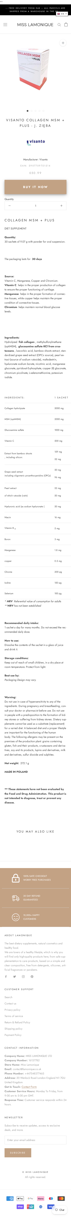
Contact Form (29, 1087)
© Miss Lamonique (35, 1172)
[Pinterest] (32, 976)
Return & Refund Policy (17, 1022)
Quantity (9, 199)
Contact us (10, 1003)
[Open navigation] (5, 24)
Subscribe (18, 1152)
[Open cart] (66, 24)
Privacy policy (12, 1010)
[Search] (59, 24)
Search (8, 997)
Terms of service (14, 1016)
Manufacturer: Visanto (35, 159)
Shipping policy (13, 1029)
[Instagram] (23, 976)
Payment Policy (13, 1035)
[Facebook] (6, 976)
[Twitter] (14, 976)
